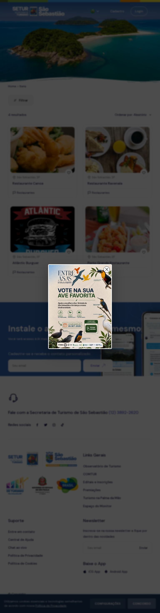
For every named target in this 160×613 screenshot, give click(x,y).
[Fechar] (107, 269)
